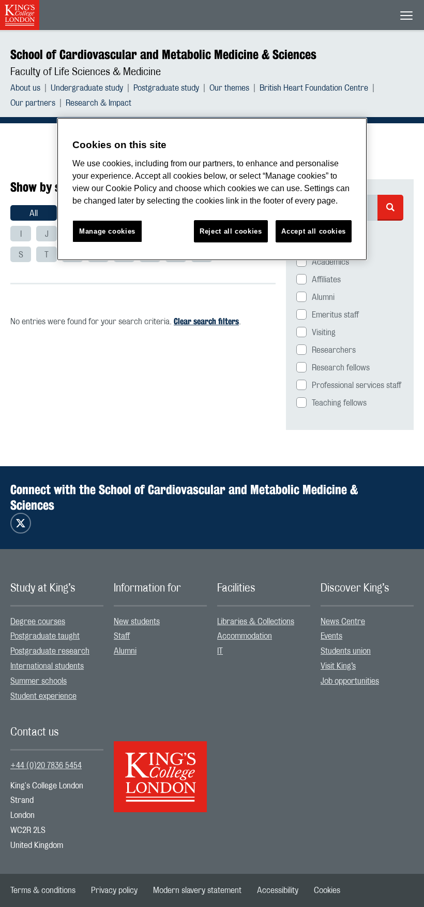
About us (25, 88)
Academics (330, 262)
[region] (212, 189)
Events (331, 636)
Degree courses (37, 621)
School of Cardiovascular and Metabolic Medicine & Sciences (163, 54)
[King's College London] (160, 768)
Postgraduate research (49, 651)
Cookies (327, 890)
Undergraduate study (87, 88)
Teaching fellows (339, 403)
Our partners (32, 103)
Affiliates (326, 280)
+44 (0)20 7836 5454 (46, 765)
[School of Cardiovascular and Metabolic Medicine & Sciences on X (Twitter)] (20, 523)
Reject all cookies (231, 231)
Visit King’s (338, 666)
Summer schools (38, 681)
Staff (122, 636)
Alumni (323, 297)
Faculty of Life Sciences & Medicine (85, 72)
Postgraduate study (166, 88)
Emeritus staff (335, 315)
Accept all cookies (313, 231)
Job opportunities (350, 681)
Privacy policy (114, 890)
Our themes (229, 88)
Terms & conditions (42, 890)
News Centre (343, 621)
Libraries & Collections (255, 621)
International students (47, 666)
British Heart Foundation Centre (314, 88)
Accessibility (277, 890)
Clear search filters (206, 321)
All (33, 213)
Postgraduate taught (45, 636)
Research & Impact (98, 103)
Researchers (334, 350)
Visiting (324, 332)
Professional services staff (356, 385)
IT (220, 651)
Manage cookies (107, 231)
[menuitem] (30, 88)
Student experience (43, 696)
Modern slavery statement (197, 890)
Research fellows (341, 368)
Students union (346, 651)
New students (137, 621)
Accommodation (244, 636)
